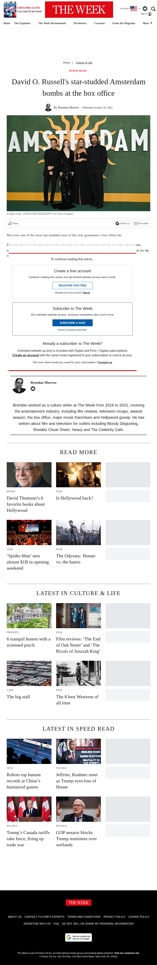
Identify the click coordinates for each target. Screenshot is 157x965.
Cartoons (99, 23)
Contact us (105, 362)
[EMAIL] (34, 388)
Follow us (124, 223)
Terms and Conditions (84, 916)
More (146, 23)
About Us (14, 916)
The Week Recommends (52, 23)
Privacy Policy (114, 916)
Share (15, 223)
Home (66, 62)
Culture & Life (84, 62)
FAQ (56, 923)
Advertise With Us (37, 923)
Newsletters (80, 23)
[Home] (6, 23)
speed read (78, 71)
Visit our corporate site (126, 953)
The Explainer (22, 23)
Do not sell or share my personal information (97, 923)
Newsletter (144, 223)
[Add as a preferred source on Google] (78, 937)
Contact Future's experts (44, 916)
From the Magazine (123, 23)
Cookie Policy (138, 916)
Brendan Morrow (68, 107)
